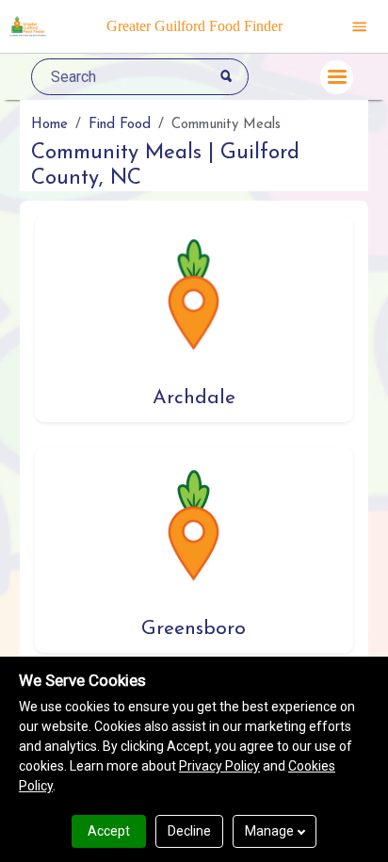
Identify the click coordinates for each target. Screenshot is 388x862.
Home (49, 125)
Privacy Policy (219, 765)
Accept (109, 830)
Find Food (120, 125)
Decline (189, 830)
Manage (269, 830)
